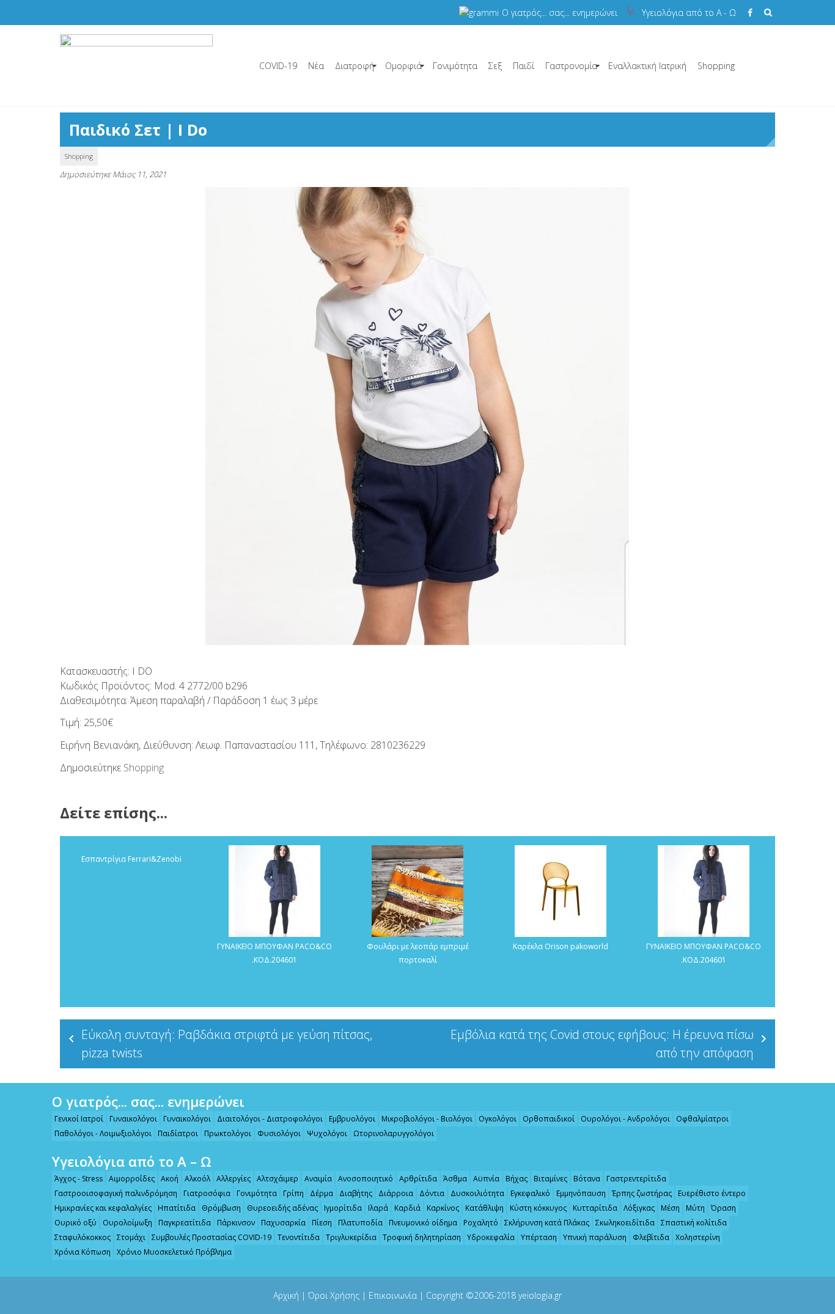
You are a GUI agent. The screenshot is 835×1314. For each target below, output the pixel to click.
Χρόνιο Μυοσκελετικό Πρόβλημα (174, 1252)
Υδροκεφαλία (491, 1237)
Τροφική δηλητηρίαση (422, 1237)
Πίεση (322, 1222)
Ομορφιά (403, 66)
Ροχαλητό (480, 1222)
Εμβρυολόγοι (352, 1119)
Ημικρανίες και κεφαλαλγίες (103, 1208)
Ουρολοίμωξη (127, 1222)
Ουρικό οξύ (75, 1222)
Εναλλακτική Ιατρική (647, 66)
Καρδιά (407, 1208)
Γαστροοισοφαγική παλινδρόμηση (115, 1193)
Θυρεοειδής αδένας (282, 1208)
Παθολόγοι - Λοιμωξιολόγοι (103, 1133)
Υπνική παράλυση (595, 1237)
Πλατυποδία (360, 1222)
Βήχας (517, 1178)
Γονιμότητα (455, 66)
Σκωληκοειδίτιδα (625, 1222)
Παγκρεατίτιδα (184, 1222)
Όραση (723, 1208)
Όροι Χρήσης (333, 1295)
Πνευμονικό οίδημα (423, 1222)
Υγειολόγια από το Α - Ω (689, 12)
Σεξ (495, 66)
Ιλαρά (378, 1208)
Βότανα (586, 1178)
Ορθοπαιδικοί (549, 1119)
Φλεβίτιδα (651, 1237)
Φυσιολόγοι (279, 1133)
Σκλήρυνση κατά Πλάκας (546, 1222)
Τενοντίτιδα (299, 1237)
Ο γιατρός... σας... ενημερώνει (559, 12)
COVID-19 (278, 66)
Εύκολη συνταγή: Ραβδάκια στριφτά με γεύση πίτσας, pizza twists (226, 1043)
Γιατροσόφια (206, 1193)
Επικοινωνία (393, 1295)
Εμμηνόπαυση (581, 1193)
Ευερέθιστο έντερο (712, 1193)
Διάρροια (395, 1193)
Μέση (670, 1208)
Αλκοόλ (197, 1178)
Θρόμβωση (221, 1208)
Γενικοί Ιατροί (78, 1119)
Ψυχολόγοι (327, 1133)
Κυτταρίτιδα (595, 1208)
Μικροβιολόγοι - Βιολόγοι (427, 1119)
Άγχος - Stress (78, 1178)
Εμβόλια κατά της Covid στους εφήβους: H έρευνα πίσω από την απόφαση (602, 1043)
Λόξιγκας (639, 1208)
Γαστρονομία (571, 66)
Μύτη (695, 1208)
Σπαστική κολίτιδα (694, 1222)
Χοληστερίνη (697, 1237)
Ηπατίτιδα (177, 1208)
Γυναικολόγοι (133, 1119)
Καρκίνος (443, 1208)
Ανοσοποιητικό (365, 1178)
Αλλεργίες (233, 1178)
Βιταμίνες (550, 1178)
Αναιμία (318, 1178)
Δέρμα (321, 1193)
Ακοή (169, 1178)
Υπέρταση (539, 1237)
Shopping (716, 66)
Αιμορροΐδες (132, 1178)
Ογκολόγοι (498, 1119)
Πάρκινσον (236, 1222)
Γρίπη (293, 1193)
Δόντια (431, 1193)
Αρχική (286, 1295)
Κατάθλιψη (484, 1208)
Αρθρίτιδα (418, 1178)
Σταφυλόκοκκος (82, 1237)
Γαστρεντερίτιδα (636, 1178)
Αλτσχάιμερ (277, 1178)
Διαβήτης (355, 1193)
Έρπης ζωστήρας (642, 1193)
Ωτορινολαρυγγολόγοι (393, 1133)
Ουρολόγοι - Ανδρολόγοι (625, 1119)
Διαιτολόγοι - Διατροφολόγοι (270, 1119)
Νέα (316, 66)
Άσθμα (455, 1178)
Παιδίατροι (178, 1133)
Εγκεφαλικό (530, 1193)
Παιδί (523, 66)
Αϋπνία (486, 1178)
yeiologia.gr (540, 1295)
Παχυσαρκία (283, 1222)
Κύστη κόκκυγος (538, 1208)
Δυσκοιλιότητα (477, 1193)
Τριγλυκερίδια (351, 1237)
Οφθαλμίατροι (702, 1119)
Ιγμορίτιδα (343, 1208)
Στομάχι (131, 1237)
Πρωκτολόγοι (227, 1133)
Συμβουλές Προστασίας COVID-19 (211, 1237)
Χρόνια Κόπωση (82, 1252)
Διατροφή (354, 66)
